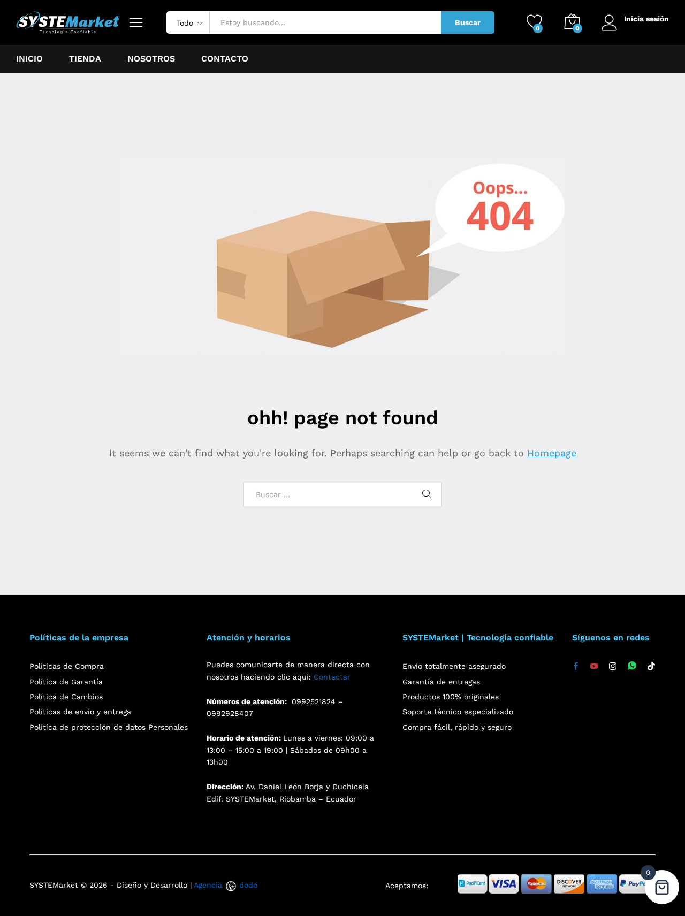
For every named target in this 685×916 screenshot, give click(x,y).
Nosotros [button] (151, 59)
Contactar (332, 677)
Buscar (468, 22)
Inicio (29, 59)
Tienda (85, 59)
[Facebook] (576, 667)
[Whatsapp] (632, 666)
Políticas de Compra (66, 666)
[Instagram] (612, 667)
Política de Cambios (66, 696)
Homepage (551, 453)
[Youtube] (594, 667)
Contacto (224, 59)
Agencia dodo (225, 885)
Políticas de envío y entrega (80, 711)
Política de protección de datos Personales (108, 727)
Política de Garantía (66, 681)
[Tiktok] (651, 667)
